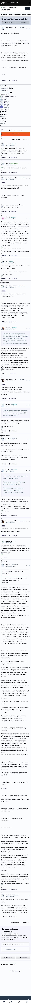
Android (6, 106)
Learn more (3, 3)
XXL (7, 163)
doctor (7, 438)
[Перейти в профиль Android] (1, 106)
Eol (6, 261)
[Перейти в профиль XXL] (3, 164)
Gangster (8, 144)
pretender (8, 895)
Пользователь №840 (11, 27)
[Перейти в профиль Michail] (3, 218)
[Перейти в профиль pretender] (3, 895)
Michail (8, 217)
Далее (24, 139)
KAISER (8, 404)
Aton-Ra (6, 102)
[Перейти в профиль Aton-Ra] (1, 103)
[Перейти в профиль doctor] (3, 439)
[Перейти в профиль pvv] (1, 100)
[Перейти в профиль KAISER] (3, 405)
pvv (5, 99)
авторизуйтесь (11, 937)
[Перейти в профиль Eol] (3, 262)
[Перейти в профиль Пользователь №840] (3, 28)
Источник (4, 788)
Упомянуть (14, 80)
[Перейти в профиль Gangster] (3, 144)
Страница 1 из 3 (15, 139)
